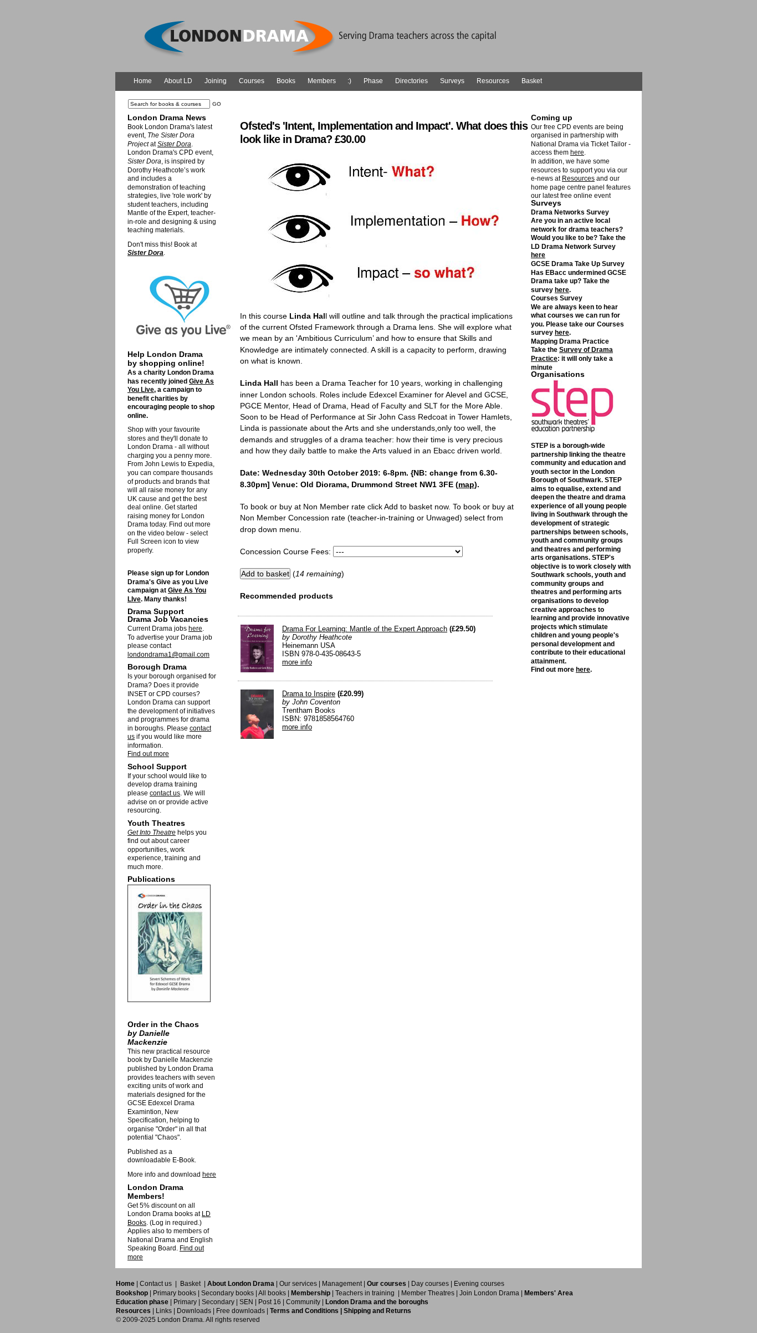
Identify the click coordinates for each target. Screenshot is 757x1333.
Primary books (174, 1293)
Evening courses (479, 1283)
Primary (185, 1302)
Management (342, 1283)
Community (303, 1302)
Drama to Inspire (308, 694)
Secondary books (227, 1293)
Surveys (452, 81)
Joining (215, 81)
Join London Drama (489, 1293)
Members (322, 81)
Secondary (218, 1302)
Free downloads (240, 1311)
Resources (493, 81)
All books (272, 1293)
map (466, 484)
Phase (373, 81)
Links (164, 1311)
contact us (165, 793)
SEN (246, 1302)
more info (297, 662)
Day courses (430, 1283)
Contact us (156, 1283)
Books (286, 81)
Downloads (194, 1311)
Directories (411, 81)
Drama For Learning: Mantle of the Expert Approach (364, 629)
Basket (531, 81)
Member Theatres (427, 1293)
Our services (298, 1283)
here (195, 628)
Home (143, 81)
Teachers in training (365, 1293)
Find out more (148, 753)
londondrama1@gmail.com (168, 654)
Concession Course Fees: (285, 551)
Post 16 (269, 1302)
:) (349, 81)
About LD (178, 81)
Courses (251, 81)
